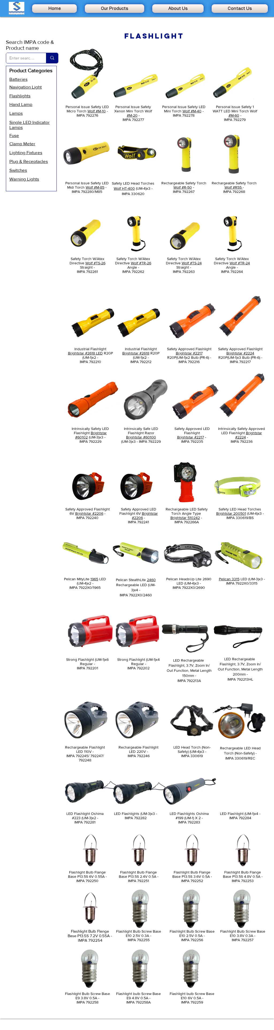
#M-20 (132, 115)
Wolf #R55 (233, 187)
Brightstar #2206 (89, 513)
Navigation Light (25, 86)
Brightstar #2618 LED (85, 353)
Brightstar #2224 (240, 353)
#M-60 (234, 115)
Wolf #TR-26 (141, 263)
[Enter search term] (52, 58)
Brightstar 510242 (185, 518)
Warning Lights (24, 178)
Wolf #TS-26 (95, 263)
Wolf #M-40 (191, 111)
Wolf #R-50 (182, 187)
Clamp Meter (22, 143)
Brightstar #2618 (135, 353)
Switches (18, 170)
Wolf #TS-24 (192, 263)
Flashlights (20, 95)
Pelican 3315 (229, 579)
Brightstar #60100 (141, 437)
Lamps (16, 113)
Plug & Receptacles (28, 161)
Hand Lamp (20, 104)
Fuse (14, 135)
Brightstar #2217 (189, 353)
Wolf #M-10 (96, 111)
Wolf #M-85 (95, 187)
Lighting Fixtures (25, 152)
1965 (94, 579)
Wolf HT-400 (124, 188)
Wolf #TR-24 (240, 263)
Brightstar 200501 (231, 513)
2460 (151, 580)
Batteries (18, 79)
